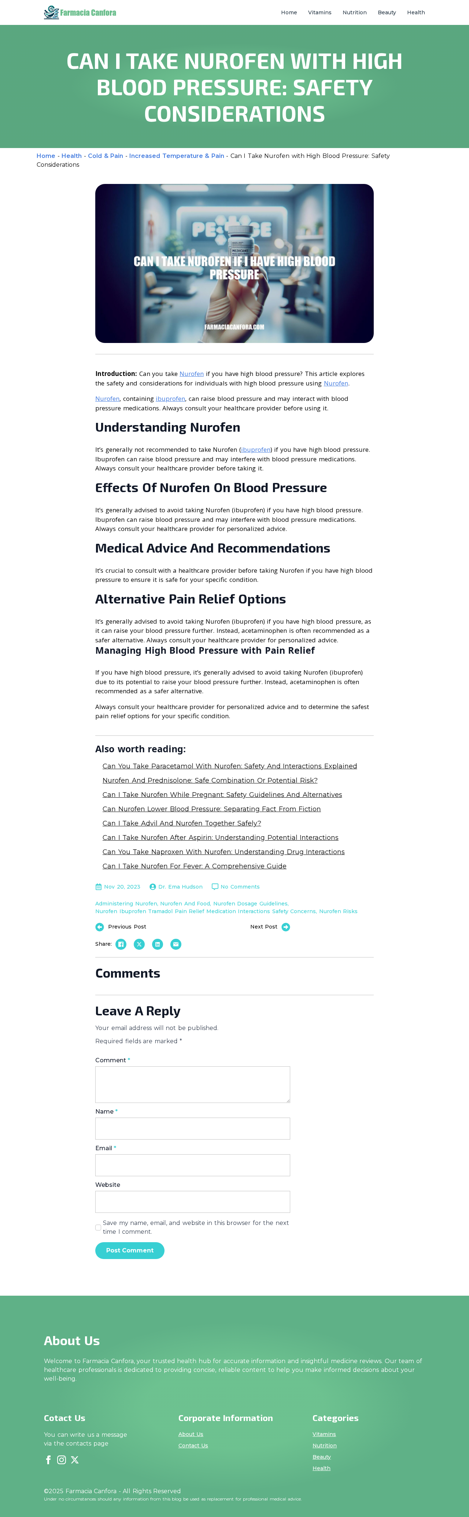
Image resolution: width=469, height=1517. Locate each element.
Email (105, 1148)
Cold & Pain (105, 155)
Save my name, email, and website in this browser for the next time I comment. (196, 1227)
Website (107, 1185)
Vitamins (320, 12)
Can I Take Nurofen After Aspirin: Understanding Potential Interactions (221, 838)
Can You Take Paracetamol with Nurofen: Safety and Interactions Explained (230, 766)
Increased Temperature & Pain (176, 155)
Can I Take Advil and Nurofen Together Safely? (182, 823)
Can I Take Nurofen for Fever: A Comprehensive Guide (195, 866)
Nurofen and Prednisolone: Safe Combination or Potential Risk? (210, 780)
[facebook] (48, 1459)
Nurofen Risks (338, 911)
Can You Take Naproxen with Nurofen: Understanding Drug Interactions (224, 852)
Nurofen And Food (185, 903)
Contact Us (193, 1445)
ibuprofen (170, 398)
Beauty (387, 12)
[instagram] (61, 1459)
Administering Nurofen (126, 903)
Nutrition (355, 12)
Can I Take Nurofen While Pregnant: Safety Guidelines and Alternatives (222, 795)
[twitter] (74, 1459)
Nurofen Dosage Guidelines (250, 903)
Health (416, 12)
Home (289, 12)
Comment (112, 1060)
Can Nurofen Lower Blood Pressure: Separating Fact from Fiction (212, 809)
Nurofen (192, 373)
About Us (191, 1434)
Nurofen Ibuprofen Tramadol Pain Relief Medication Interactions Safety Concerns (205, 911)
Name (106, 1112)
